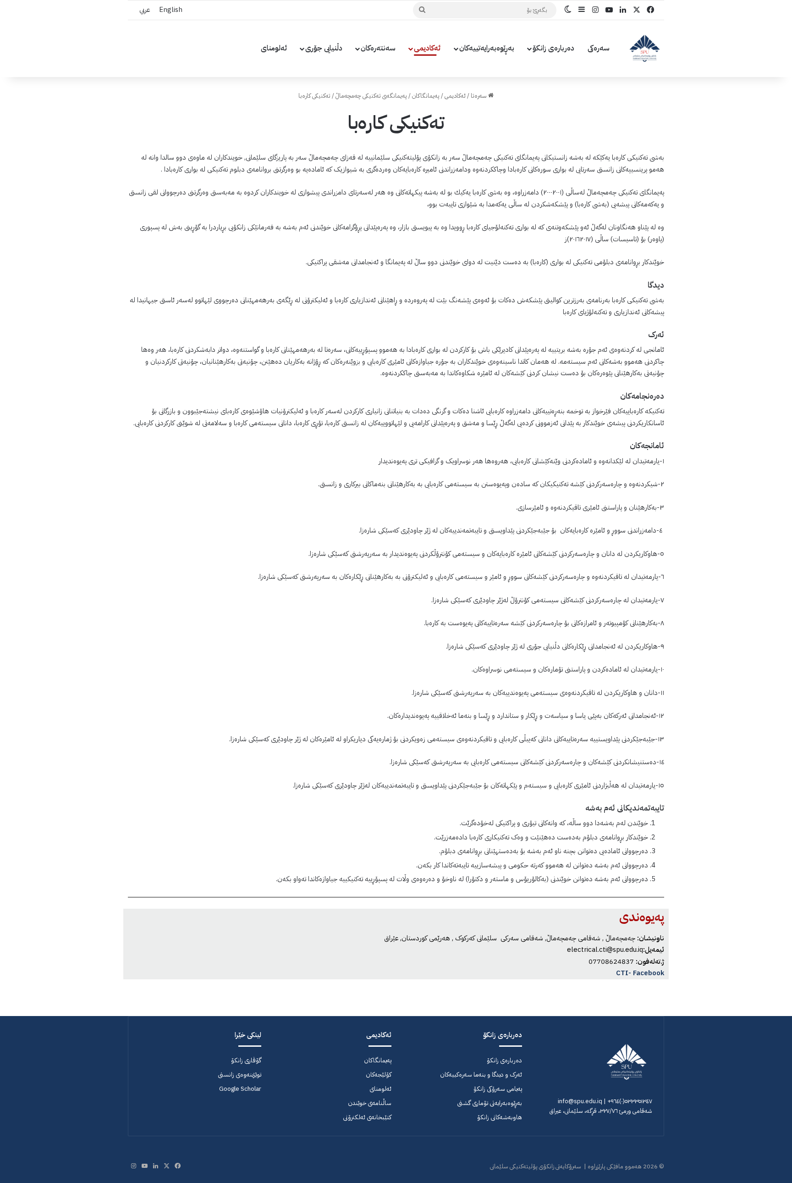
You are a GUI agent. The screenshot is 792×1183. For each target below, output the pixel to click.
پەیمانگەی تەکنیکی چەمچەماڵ (371, 95)
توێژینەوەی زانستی (239, 1074)
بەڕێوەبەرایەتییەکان (486, 48)
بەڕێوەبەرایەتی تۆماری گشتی (489, 1103)
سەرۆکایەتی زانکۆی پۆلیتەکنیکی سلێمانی (535, 1166)
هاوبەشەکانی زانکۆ (499, 1117)
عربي (144, 10)
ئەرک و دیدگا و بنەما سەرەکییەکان (481, 1074)
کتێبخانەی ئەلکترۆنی (367, 1117)
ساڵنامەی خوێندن (369, 1103)
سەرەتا (479, 95)
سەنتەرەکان (378, 48)
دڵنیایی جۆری (323, 48)
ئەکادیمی (427, 48)
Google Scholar (240, 1089)
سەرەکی (599, 48)
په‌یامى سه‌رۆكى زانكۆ (497, 1089)
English (170, 10)
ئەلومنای (274, 48)
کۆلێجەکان (378, 1074)
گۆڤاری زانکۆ (246, 1060)
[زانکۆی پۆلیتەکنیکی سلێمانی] (644, 48)
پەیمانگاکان (426, 95)
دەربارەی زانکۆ (553, 48)
